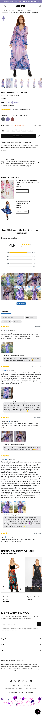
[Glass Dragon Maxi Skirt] (13, 598)
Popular (4, 639)
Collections (7, 10)
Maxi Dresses (4, 12)
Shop (13, 10)
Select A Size (22, 191)
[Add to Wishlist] (39, 136)
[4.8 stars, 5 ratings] (18, 184)
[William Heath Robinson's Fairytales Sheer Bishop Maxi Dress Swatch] (3, 119)
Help (3, 645)
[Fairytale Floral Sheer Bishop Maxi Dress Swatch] (12, 119)
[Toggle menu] (2, 5)
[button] (21, 252)
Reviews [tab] (6, 311)
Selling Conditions (31, 689)
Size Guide (37, 125)
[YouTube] (31, 681)
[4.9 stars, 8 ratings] (18, 205)
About (3, 651)
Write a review (21, 303)
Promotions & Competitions (14, 689)
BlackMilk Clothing (27, 693)
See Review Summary (26, 109)
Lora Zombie (28, 10)
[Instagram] (23, 681)
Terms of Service (26, 685)
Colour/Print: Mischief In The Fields (14, 115)
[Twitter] (15, 681)
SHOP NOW (36, 1)
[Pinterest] (19, 681)
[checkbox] (17, 322)
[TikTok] (27, 681)
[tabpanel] (21, 430)
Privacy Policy (13, 631)
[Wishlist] (37, 6)
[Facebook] (11, 681)
